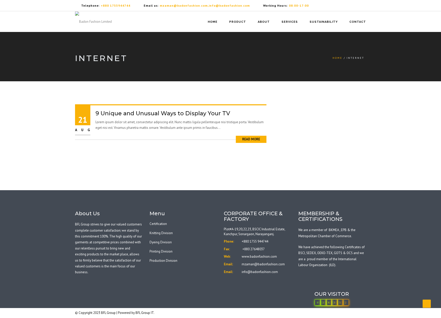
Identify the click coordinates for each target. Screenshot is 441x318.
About (264, 22)
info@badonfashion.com (260, 272)
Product (237, 22)
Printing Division (161, 251)
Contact (357, 22)
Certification (158, 224)
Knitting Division (161, 233)
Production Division (163, 260)
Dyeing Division (161, 242)
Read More (251, 139)
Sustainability (324, 22)
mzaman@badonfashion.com (263, 264)
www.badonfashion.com (259, 256)
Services (289, 22)
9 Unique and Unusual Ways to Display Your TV (162, 113)
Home (212, 22)
